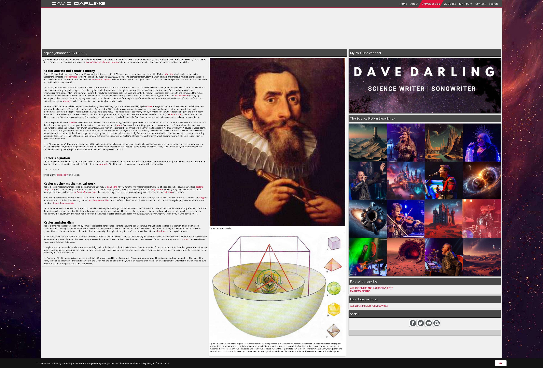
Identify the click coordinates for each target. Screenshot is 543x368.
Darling (89, 3)
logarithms (157, 189)
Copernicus (71, 76)
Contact (480, 4)
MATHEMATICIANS (360, 291)
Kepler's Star (175, 114)
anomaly (103, 164)
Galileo (72, 122)
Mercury (67, 101)
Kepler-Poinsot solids (63, 203)
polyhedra (112, 186)
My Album (465, 4)
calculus (168, 192)
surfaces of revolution (85, 192)
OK (500, 363)
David (61, 3)
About (414, 4)
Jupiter (120, 125)
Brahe (149, 106)
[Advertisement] (125, 28)
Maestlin (169, 74)
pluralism (160, 231)
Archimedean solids (98, 200)
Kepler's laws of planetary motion (102, 62)
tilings (201, 197)
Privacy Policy (146, 363)
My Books (449, 4)
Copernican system (101, 79)
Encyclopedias (431, 4)
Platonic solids (181, 95)
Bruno (186, 239)
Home (403, 4)
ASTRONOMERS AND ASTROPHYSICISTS (371, 288)
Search (493, 4)
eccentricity (63, 174)
